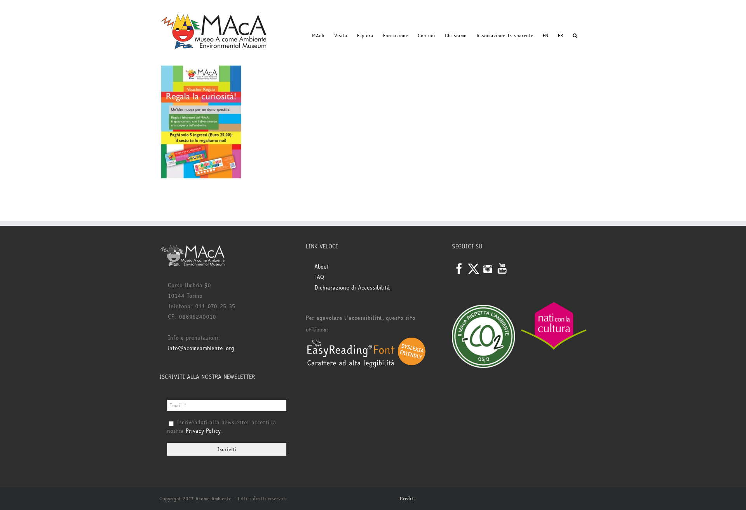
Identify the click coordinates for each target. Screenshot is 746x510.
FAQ (319, 277)
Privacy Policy (203, 431)
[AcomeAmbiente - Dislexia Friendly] (366, 341)
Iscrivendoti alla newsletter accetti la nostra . (221, 427)
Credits (408, 498)
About (321, 267)
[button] (575, 35)
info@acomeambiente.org (201, 348)
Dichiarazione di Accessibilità (352, 288)
